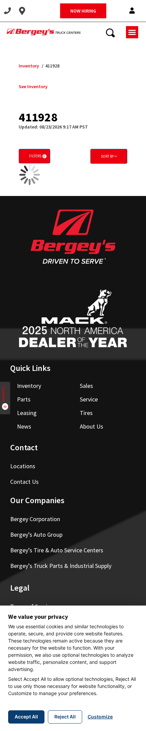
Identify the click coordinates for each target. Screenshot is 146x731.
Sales (86, 386)
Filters (37, 156)
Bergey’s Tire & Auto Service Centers (56, 550)
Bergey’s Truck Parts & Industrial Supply (60, 566)
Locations (22, 466)
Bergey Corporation (35, 519)
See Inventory (33, 86)
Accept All (26, 716)
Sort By (107, 156)
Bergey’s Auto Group (36, 534)
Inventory (29, 66)
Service (89, 399)
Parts (24, 399)
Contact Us (24, 482)
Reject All (65, 716)
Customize (100, 716)
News (24, 426)
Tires (86, 413)
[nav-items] (7, 10)
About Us (91, 426)
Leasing (27, 413)
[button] (132, 11)
